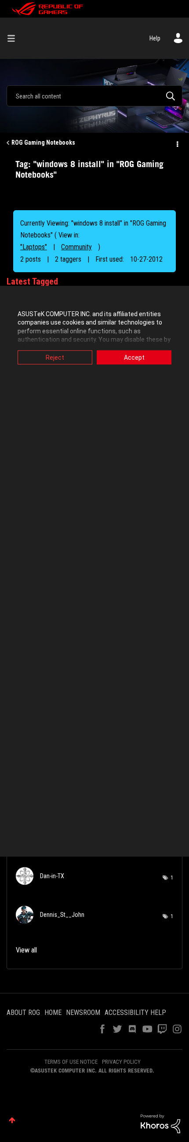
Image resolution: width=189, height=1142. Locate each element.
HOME (53, 1012)
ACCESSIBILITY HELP (135, 1012)
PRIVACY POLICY (121, 1061)
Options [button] (176, 143)
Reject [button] (55, 357)
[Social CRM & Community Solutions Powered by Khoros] (160, 1123)
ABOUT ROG (23, 1012)
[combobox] (94, 95)
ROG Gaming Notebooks (43, 142)
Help (154, 38)
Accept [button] (134, 357)
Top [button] (12, 1120)
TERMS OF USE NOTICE (71, 1061)
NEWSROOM (83, 1012)
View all (26, 950)
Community (76, 247)
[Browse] (14, 38)
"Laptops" (33, 247)
